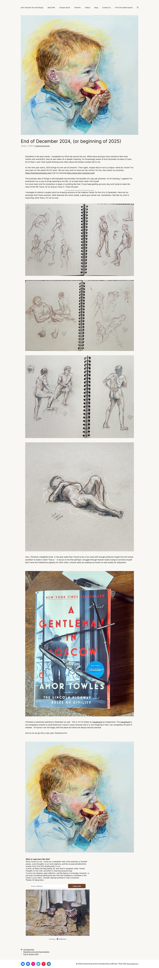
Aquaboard (97, 722)
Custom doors (64, 8)
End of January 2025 (31, 954)
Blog (96, 8)
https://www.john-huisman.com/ (81, 173)
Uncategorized (28, 949)
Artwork (77, 8)
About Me (51, 8)
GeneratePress (132, 964)
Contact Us (106, 8)
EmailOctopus (62, 939)
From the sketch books (124, 8)
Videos (87, 8)
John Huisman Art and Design (31, 8)
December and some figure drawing (36, 952)
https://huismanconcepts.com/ (38, 173)
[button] (138, 7)
